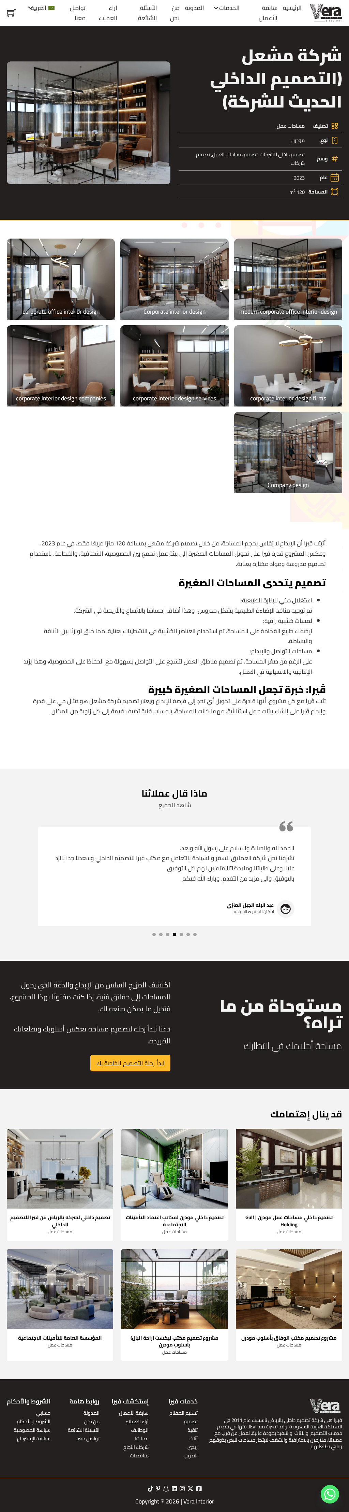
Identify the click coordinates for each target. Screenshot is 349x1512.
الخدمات (229, 8)
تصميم (191, 1421)
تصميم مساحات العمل (235, 154)
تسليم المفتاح (183, 1413)
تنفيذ (193, 1430)
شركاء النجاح (136, 1447)
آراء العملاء (107, 13)
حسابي (43, 1413)
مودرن (298, 140)
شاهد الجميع (174, 805)
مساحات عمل (291, 125)
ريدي (192, 1447)
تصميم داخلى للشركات (282, 154)
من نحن (175, 13)
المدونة (194, 8)
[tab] (195, 934)
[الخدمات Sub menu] (216, 8)
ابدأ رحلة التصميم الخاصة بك (130, 1063)
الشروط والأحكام (33, 1421)
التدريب (191, 1455)
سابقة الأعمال (268, 13)
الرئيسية (292, 8)
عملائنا (142, 1438)
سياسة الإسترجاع (33, 1438)
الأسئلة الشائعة (147, 13)
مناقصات (139, 1455)
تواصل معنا (78, 13)
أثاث (193, 1438)
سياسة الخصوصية (32, 1430)
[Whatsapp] (330, 1494)
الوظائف (140, 1430)
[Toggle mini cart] (11, 12)
